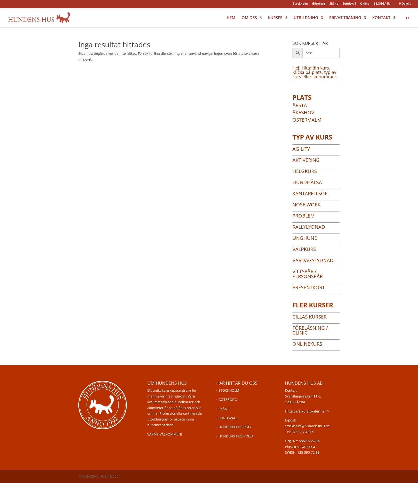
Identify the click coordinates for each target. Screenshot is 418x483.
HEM (231, 18)
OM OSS (249, 18)
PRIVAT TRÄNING (345, 18)
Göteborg (318, 4)
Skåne (333, 4)
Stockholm (300, 4)
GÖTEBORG (227, 399)
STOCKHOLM (228, 390)
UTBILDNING (306, 18)
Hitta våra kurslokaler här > (307, 411)
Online (364, 4)
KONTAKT (381, 18)
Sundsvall (349, 4)
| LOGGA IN (382, 4)
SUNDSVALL (227, 418)
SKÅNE (223, 408)
